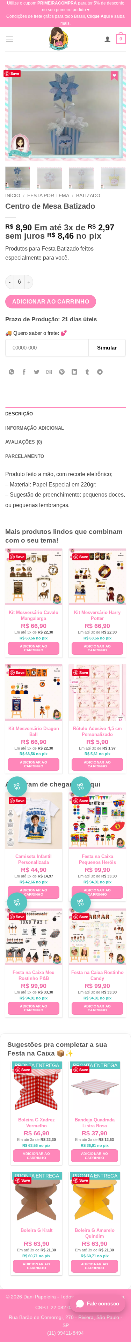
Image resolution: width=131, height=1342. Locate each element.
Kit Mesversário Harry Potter (97, 615)
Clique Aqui (98, 16)
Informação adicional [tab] (34, 428)
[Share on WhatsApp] (11, 372)
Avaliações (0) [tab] (23, 442)
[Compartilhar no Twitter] (37, 372)
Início (12, 195)
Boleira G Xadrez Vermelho (36, 1122)
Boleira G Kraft (36, 1230)
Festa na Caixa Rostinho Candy (97, 975)
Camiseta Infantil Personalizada (33, 859)
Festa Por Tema (48, 195)
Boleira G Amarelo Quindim (95, 1233)
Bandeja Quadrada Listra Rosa (95, 1122)
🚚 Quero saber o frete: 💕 (36, 333)
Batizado (88, 195)
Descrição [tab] (19, 413)
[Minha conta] (107, 39)
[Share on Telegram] (99, 372)
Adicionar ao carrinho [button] (33, 648)
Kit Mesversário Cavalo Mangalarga (33, 615)
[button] (9, 38)
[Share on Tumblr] (87, 372)
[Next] (114, 113)
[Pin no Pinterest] (62, 372)
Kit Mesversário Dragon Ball (33, 731)
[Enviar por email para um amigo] (49, 372)
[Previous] (16, 113)
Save (14, 73)
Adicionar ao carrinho (50, 302)
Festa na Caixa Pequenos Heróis (97, 859)
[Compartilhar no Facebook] (24, 372)
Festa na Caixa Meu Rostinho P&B (33, 975)
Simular (107, 348)
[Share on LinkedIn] (74, 372)
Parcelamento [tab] (24, 456)
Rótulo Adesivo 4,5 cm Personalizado (97, 731)
